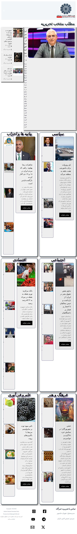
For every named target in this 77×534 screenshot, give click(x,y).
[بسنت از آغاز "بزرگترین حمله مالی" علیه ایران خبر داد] (48, 203)
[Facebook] (45, 511)
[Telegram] (44, 519)
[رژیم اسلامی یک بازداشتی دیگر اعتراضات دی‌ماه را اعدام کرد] (48, 339)
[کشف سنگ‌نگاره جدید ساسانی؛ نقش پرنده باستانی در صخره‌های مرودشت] (48, 432)
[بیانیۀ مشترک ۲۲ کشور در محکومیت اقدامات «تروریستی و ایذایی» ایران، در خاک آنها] (9, 168)
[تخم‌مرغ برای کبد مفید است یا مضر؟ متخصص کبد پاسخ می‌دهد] (10, 454)
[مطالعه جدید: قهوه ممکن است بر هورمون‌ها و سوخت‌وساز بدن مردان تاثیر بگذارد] (10, 429)
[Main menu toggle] (4, 11)
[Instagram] (34, 511)
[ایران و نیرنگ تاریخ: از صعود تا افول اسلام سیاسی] (51, 43)
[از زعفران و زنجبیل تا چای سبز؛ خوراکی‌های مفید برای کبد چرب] (10, 480)
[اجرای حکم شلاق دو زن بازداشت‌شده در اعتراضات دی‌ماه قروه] (48, 267)
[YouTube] (33, 519)
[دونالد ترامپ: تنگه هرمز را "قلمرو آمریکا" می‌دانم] (48, 223)
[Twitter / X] (43, 527)
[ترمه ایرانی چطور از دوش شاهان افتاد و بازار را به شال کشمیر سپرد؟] (48, 402)
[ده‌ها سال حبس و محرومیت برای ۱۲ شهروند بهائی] (48, 287)
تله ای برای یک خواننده (8, 56)
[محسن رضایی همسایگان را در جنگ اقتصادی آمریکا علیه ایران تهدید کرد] (10, 367)
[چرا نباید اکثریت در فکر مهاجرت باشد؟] (18, 71)
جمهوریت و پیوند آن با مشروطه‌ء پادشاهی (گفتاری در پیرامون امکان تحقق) (8, 37)
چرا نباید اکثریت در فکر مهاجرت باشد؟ (8, 71)
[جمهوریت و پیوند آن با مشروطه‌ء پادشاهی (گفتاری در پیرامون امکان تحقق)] (18, 32)
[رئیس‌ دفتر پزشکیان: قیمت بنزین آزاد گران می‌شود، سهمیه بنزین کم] (10, 305)
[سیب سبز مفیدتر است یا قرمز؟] (10, 402)
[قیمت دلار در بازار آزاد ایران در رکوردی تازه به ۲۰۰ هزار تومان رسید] (10, 333)
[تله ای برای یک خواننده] (18, 57)
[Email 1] (32, 527)
